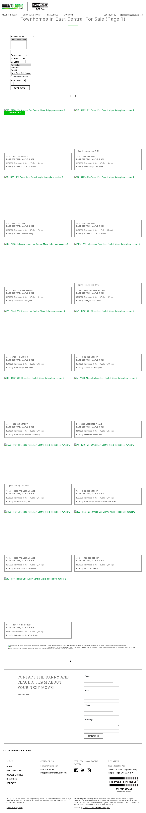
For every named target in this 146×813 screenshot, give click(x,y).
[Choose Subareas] (19, 39)
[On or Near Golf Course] (21, 73)
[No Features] (21, 65)
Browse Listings (15, 775)
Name (87, 676)
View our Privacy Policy (15, 808)
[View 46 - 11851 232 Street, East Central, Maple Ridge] (38, 399)
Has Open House (20, 76)
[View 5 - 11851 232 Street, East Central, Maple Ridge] (38, 198)
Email (87, 690)
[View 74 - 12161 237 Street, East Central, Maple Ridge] (108, 465)
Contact (68, 15)
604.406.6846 (110, 15)
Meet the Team (9, 15)
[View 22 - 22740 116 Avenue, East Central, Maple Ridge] (38, 332)
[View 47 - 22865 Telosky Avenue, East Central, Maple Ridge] (38, 265)
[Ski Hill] (21, 70)
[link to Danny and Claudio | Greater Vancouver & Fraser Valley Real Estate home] (37, 6)
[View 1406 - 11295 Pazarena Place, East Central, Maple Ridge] (38, 532)
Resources (52, 15)
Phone (87, 705)
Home (9, 766)
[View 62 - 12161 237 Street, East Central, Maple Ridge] (108, 332)
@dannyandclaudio (21, 750)
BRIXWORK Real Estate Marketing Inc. (96, 808)
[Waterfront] (21, 67)
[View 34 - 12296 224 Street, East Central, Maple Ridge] (108, 198)
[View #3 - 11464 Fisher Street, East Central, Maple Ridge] (38, 599)
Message (89, 719)
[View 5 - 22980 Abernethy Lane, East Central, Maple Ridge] (108, 399)
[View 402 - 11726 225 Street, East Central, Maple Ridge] (108, 532)
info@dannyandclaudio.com (131, 15)
